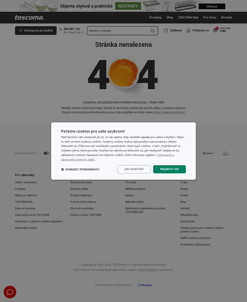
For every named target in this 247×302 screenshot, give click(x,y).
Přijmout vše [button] (169, 169)
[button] (80, 169)
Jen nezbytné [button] (134, 169)
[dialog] (123, 151)
